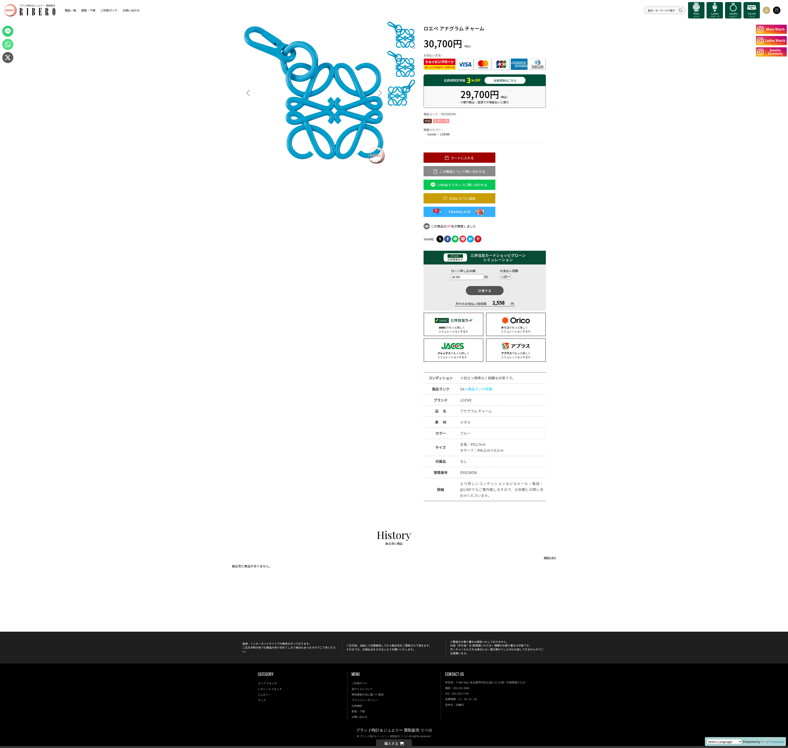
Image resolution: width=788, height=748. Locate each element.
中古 (428, 121)
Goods (431, 134)
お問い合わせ (131, 10)
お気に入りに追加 (461, 198)
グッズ (262, 700)
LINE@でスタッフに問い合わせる (462, 184)
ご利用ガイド (109, 10)
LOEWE (445, 134)
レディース (441, 121)
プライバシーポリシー (365, 700)
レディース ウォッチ (270, 689)
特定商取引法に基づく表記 (368, 694)
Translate (777, 741)
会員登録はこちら (505, 80)
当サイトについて (362, 689)
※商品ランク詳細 (478, 388)
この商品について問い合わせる (462, 171)
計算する (484, 290)
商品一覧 (70, 10)
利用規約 (357, 706)
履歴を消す (550, 557)
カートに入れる (462, 157)
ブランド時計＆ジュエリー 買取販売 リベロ (394, 730)
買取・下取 (88, 10)
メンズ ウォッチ (267, 683)
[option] (314, 93)
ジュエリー (264, 694)
